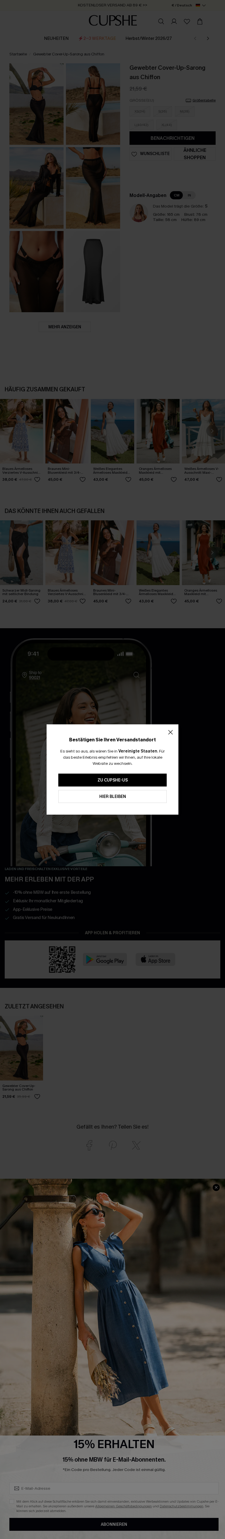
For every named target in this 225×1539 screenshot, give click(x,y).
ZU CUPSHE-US (113, 780)
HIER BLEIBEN (112, 796)
